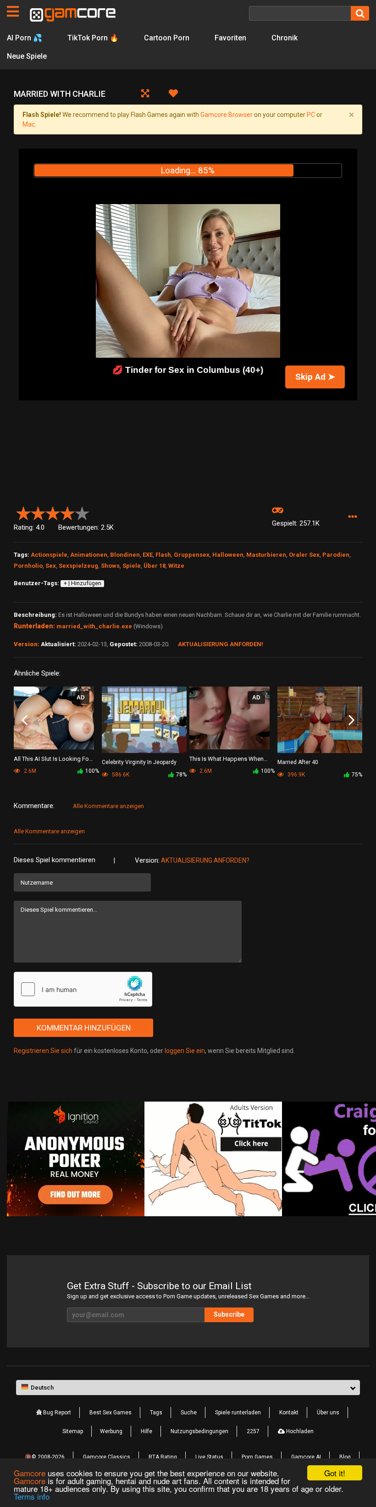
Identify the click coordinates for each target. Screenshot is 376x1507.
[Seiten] (13, 11)
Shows (110, 565)
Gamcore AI (306, 1457)
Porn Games (257, 1457)
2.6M (205, 771)
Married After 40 (297, 762)
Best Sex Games (110, 1412)
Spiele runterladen (238, 1412)
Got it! (334, 1473)
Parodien (335, 554)
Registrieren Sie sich (43, 1050)
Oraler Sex (304, 554)
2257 (253, 1431)
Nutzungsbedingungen (199, 1431)
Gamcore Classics (106, 1457)
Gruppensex (192, 554)
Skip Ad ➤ (315, 377)
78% (181, 774)
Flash (163, 554)
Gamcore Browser (226, 114)
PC (311, 114)
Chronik (284, 37)
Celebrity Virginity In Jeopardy (139, 762)
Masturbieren (266, 554)
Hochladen (299, 1431)
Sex (50, 565)
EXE (148, 554)
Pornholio (28, 565)
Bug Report (56, 1412)
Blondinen (125, 554)
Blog (345, 1457)
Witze (176, 565)
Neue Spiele (27, 56)
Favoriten (230, 37)
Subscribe (229, 1314)
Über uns (328, 1412)
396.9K (295, 774)
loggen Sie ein (185, 1050)
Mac (28, 124)
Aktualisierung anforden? (205, 860)
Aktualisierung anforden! (220, 644)
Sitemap (72, 1431)
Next (351, 720)
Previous (24, 720)
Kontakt (289, 1412)
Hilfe (146, 1431)
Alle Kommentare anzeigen (108, 806)
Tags (156, 1412)
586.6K (120, 774)
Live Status (209, 1457)
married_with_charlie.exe (94, 626)
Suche (189, 1412)
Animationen (88, 554)
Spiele (131, 565)
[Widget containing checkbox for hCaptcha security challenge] (83, 989)
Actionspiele (49, 554)
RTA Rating (163, 1457)
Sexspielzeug (78, 565)
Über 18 (155, 565)
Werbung (111, 1431)
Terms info (32, 1496)
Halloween (227, 554)
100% (92, 771)
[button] (352, 517)
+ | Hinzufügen (82, 583)
